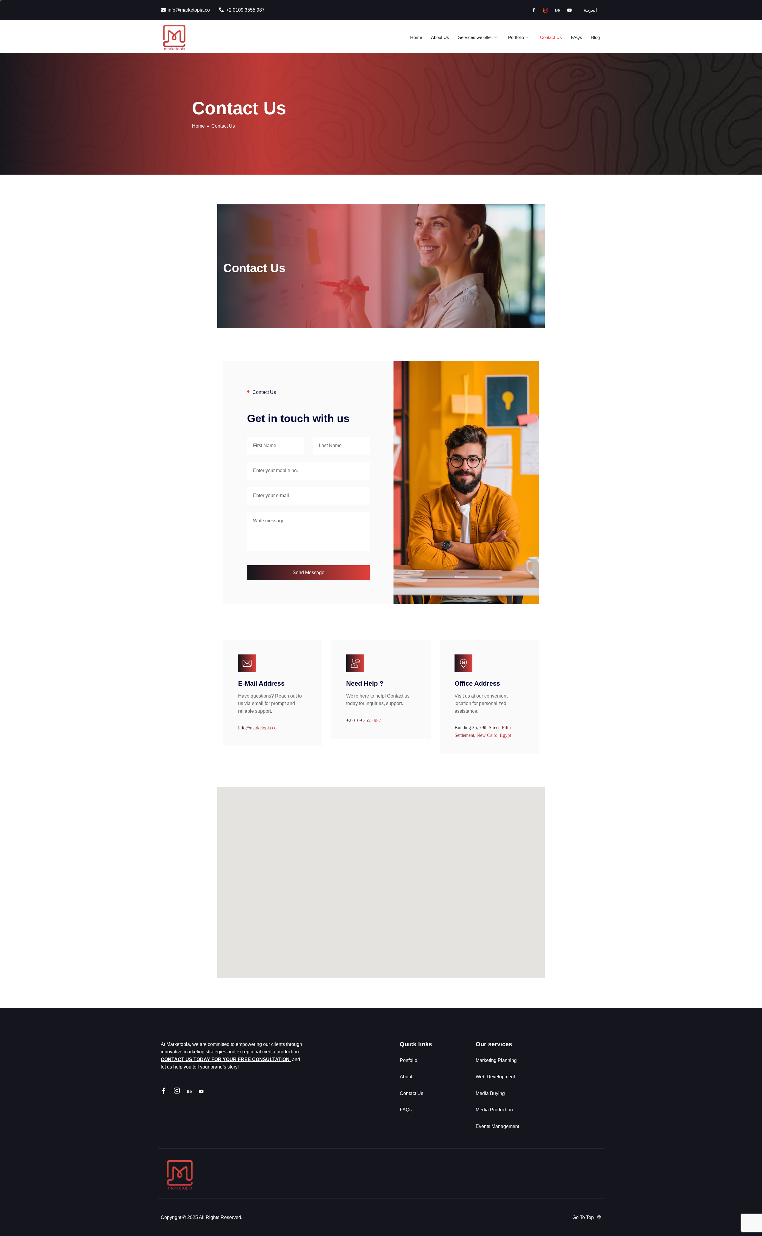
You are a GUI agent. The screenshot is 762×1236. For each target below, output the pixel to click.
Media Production (495, 1109)
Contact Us (551, 37)
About (406, 1076)
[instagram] (545, 10)
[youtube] (569, 10)
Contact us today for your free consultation (226, 1059)
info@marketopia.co (257, 728)
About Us (440, 37)
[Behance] (557, 10)
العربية (590, 9)
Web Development (496, 1076)
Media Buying (491, 1093)
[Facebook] (533, 10)
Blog (595, 37)
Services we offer (475, 37)
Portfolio (516, 37)
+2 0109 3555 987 (363, 720)
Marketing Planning (496, 1060)
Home (416, 37)
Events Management (498, 1126)
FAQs (576, 37)
